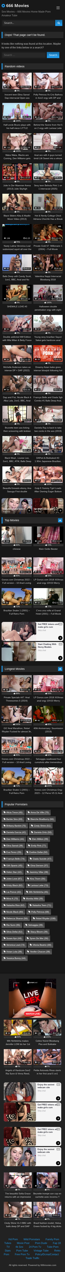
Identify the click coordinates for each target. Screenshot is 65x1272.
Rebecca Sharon (17, 918)
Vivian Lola (14, 951)
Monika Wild (34, 898)
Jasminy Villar (39, 872)
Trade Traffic (32, 1258)
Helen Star (14, 872)
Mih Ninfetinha (38, 892)
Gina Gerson (39, 865)
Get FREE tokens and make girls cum (44, 509)
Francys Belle (15, 858)
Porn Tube (22, 1250)
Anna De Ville (40, 812)
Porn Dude (41, 1243)
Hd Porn (13, 1239)
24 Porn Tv (35, 1247)
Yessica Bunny (16, 958)
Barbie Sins (14, 819)
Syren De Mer (39, 938)
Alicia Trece (14, 812)
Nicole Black (14, 912)
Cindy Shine (42, 825)
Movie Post (23, 1243)
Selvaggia (35, 925)
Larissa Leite (39, 885)
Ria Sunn (13, 925)
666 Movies (17, 5)
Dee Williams (15, 839)
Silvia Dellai (14, 931)
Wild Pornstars (32, 1239)
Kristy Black (14, 885)
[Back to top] (55, 1263)
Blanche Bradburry (42, 819)
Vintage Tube (41, 1250)
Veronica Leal (15, 945)
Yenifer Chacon (40, 951)
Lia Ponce (13, 892)
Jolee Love (14, 878)
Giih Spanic (14, 865)
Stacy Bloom (39, 931)
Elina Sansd (14, 845)
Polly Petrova (40, 912)
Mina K (12, 898)
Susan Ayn (14, 938)
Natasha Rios (15, 905)
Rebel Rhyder (46, 918)
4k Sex (19, 1247)
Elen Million (40, 839)
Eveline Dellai (38, 852)
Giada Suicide (42, 858)
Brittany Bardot (16, 825)
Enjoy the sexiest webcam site (15, 509)
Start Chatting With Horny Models (47, 645)
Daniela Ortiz (43, 832)
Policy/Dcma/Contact (47, 1254)
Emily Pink (38, 845)
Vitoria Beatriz (42, 945)
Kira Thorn (37, 878)
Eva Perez (13, 852)
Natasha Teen (41, 905)
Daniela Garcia (16, 832)
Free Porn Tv (22, 1254)
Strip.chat (6, 512)
